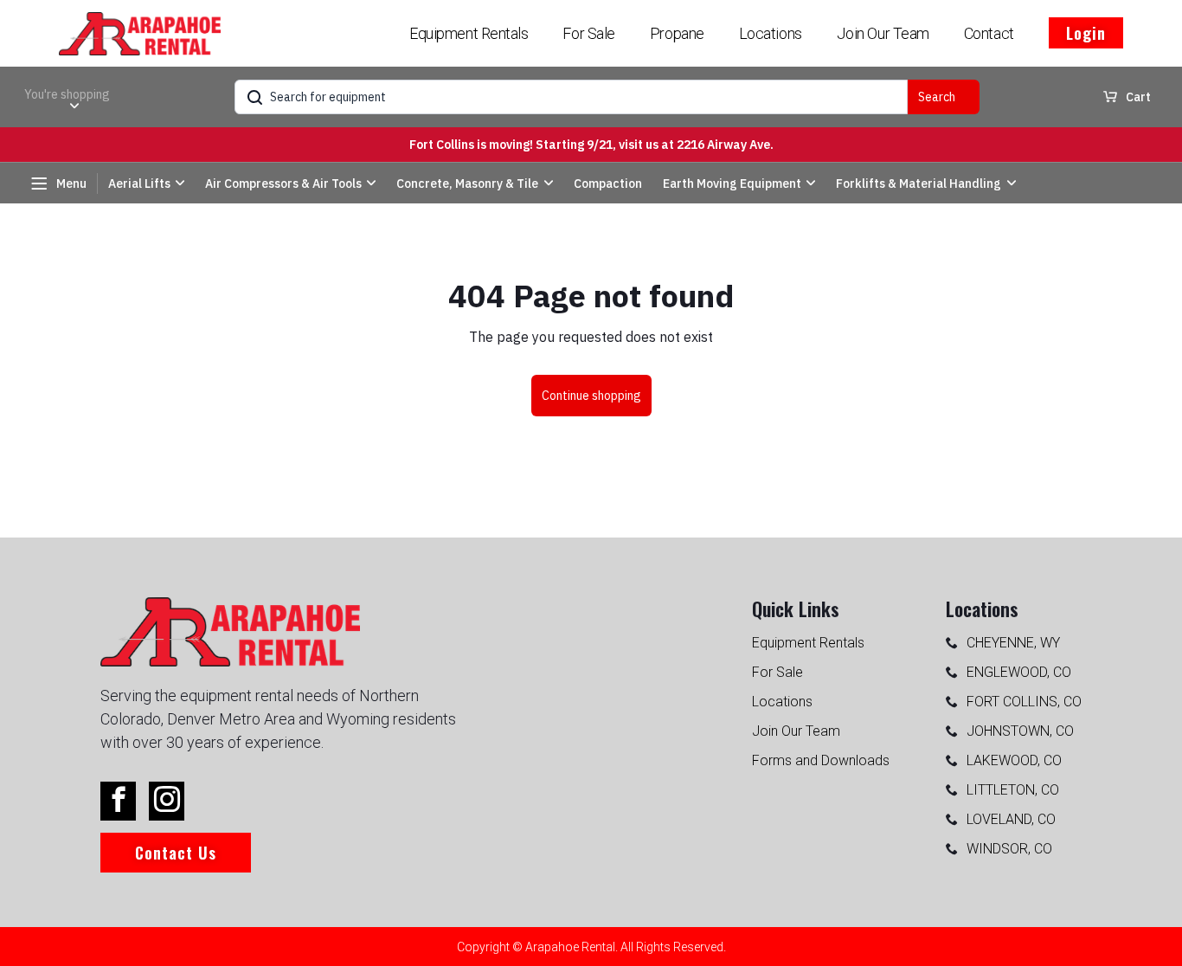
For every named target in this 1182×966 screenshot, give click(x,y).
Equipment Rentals (468, 33)
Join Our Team (883, 33)
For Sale (588, 33)
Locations (770, 33)
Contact (989, 33)
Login (1086, 33)
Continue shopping (591, 395)
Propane (677, 33)
